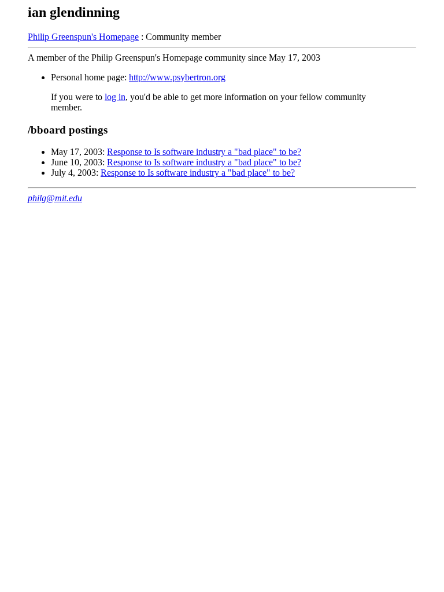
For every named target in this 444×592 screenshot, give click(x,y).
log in (115, 97)
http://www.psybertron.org (177, 77)
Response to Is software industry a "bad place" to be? (204, 152)
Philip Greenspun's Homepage (83, 37)
